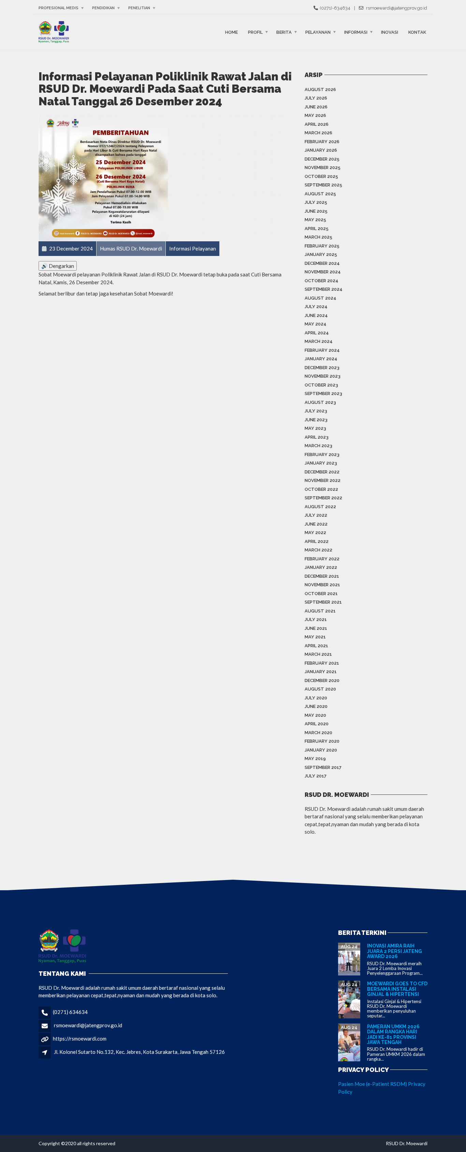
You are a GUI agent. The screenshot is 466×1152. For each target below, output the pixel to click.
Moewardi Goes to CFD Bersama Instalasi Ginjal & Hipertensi (397, 989)
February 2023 (322, 454)
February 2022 (322, 558)
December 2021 (322, 576)
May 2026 (315, 115)
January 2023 (321, 463)
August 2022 (320, 506)
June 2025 (316, 211)
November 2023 (322, 376)
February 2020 (322, 741)
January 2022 (321, 567)
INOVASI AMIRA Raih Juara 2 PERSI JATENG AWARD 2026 (394, 951)
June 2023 (316, 419)
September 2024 (324, 289)
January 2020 (321, 750)
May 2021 (315, 636)
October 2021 (321, 593)
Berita (284, 31)
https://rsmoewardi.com (79, 1038)
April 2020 (317, 723)
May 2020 (315, 715)
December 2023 (322, 367)
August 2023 (320, 402)
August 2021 (320, 610)
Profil (255, 31)
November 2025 (322, 167)
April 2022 (317, 541)
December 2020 (322, 680)
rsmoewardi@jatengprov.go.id (88, 1025)
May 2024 (315, 324)
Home (231, 31)
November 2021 (322, 584)
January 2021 (321, 671)
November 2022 (322, 480)
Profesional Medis (58, 8)
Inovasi (389, 31)
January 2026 (321, 150)
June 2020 (316, 706)
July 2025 (316, 202)
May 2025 (315, 219)
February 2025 (322, 245)
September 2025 (323, 184)
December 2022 (322, 471)
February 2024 (322, 350)
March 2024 (319, 341)
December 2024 (322, 263)
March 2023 (318, 445)
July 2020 (316, 697)
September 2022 (323, 497)
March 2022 (318, 549)
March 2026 (318, 132)
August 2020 (320, 689)
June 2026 (316, 106)
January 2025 (321, 254)
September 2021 (323, 602)
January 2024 (321, 358)
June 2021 (316, 628)
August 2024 (320, 298)
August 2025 (320, 193)
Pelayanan (318, 31)
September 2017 (323, 767)
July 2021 (316, 619)
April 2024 (317, 332)
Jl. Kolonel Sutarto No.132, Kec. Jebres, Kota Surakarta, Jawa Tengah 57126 (139, 1052)
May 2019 (315, 758)
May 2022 (315, 532)
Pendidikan (103, 8)
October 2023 (321, 385)
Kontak (417, 31)
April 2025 (317, 228)
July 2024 (316, 306)
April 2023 (317, 437)
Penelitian (139, 8)
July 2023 (316, 410)
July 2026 (316, 98)
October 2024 (321, 280)
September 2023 (323, 393)
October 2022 (321, 489)
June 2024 (316, 315)
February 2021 (322, 663)
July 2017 (315, 775)
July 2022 (316, 515)
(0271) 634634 (70, 1012)
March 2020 (318, 732)
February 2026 (322, 141)
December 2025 (322, 159)
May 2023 (315, 428)
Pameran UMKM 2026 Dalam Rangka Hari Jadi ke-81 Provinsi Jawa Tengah (393, 1034)
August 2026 (320, 89)
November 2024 (323, 271)
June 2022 (316, 524)
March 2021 (318, 654)
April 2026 (317, 124)
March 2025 (318, 237)
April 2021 (316, 645)
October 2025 (321, 176)
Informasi (355, 31)
